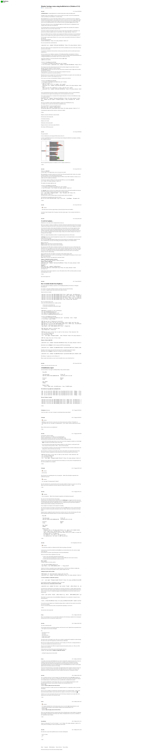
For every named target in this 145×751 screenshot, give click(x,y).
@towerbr (44, 190)
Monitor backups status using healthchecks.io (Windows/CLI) (60, 6)
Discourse (47, 749)
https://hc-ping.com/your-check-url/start (59, 239)
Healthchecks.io (69, 102)
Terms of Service (59, 747)
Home (42, 747)
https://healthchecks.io (45, 18)
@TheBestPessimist (44, 13)
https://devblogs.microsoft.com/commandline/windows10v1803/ (52, 176)
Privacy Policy (65, 747)
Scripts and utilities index (70, 13)
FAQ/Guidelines (52, 747)
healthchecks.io (54, 13)
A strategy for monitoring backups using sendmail (61, 412)
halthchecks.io (75, 95)
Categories (46, 747)
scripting (50, 7)
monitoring (46, 7)
